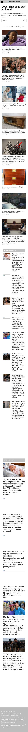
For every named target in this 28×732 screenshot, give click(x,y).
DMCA (19, 713)
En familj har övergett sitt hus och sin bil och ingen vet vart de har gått (13, 211)
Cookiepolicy (14, 713)
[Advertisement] (14, 440)
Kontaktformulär (5, 715)
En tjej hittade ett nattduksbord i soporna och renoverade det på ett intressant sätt (13, 131)
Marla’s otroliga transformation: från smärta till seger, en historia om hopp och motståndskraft (13, 49)
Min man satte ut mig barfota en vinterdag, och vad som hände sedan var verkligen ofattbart (14, 105)
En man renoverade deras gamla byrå (12, 187)
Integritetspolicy (5, 713)
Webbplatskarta (14, 715)
